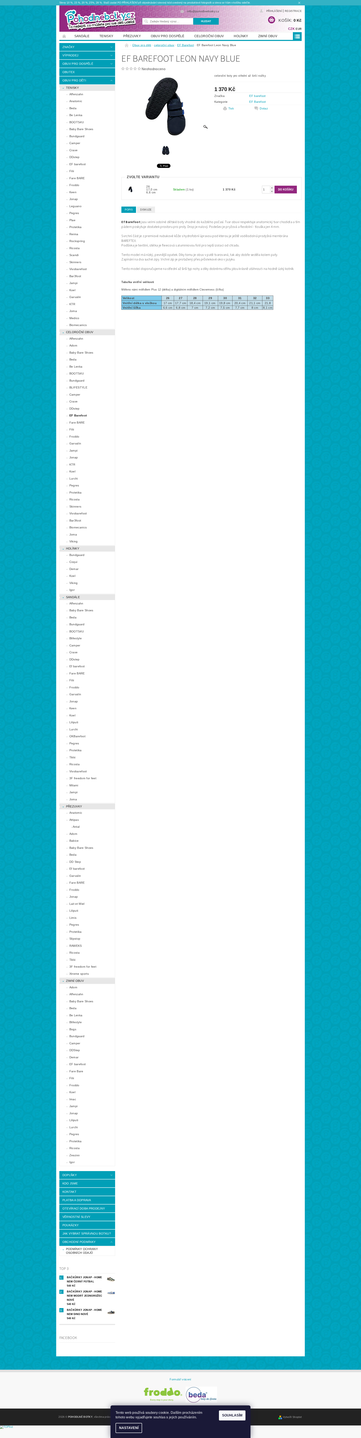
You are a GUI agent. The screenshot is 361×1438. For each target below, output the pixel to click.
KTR (72, 304)
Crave (73, 150)
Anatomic (75, 101)
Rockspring (77, 241)
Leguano (75, 206)
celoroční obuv (209, 36)
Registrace (293, 11)
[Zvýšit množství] (272, 188)
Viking (73, 541)
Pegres (74, 213)
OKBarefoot (77, 736)
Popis (129, 209)
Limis (73, 917)
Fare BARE (77, 178)
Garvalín (75, 443)
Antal (76, 826)
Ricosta (74, 248)
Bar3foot (75, 276)
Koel (72, 290)
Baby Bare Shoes (81, 129)
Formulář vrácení (180, 1379)
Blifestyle (75, 638)
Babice (74, 840)
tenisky (106, 36)
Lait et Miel (77, 903)
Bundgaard (77, 136)
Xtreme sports (79, 973)
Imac (72, 1099)
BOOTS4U (76, 122)
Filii (71, 171)
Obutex (68, 72)
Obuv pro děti (74, 80)
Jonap (73, 199)
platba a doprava (76, 1200)
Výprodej (70, 55)
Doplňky (69, 1175)
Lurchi (73, 478)
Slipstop (74, 938)
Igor (72, 589)
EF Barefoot (78, 415)
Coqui (73, 562)
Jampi (73, 283)
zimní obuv (267, 36)
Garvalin (75, 297)
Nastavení (129, 1428)
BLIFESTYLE (78, 387)
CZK (291, 28)
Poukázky (70, 1225)
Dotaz (264, 108)
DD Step (75, 861)
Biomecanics (78, 325)
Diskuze (145, 209)
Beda (72, 108)
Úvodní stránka (64, 36)
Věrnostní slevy (76, 1216)
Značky (68, 47)
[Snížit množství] (272, 191)
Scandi (74, 255)
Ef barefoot (77, 666)
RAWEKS (75, 945)
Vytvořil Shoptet (292, 1417)
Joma (73, 311)
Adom (73, 345)
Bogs (72, 1029)
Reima (73, 234)
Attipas (74, 819)
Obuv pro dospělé (167, 36)
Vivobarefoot (78, 269)
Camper (74, 143)
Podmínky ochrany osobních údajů (82, 1250)
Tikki (72, 757)
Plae (72, 220)
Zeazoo (74, 1155)
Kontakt (69, 1191)
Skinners (75, 262)
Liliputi (73, 722)
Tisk (231, 108)
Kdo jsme (70, 1183)
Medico (74, 318)
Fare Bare (76, 1071)
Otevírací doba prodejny (83, 1208)
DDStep (74, 1050)
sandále (81, 36)
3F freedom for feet (82, 778)
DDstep (74, 157)
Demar (74, 569)
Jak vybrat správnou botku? (86, 1233)
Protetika (75, 227)
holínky (241, 36)
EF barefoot (77, 164)
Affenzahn (76, 94)
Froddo (74, 185)
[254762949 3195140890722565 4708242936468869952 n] (130, 189)
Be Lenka (76, 115)
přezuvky (132, 36)
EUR (298, 28)
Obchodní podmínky (78, 1242)
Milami (73, 785)
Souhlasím (232, 1415)
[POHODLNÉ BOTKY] (100, 20)
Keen (72, 192)
